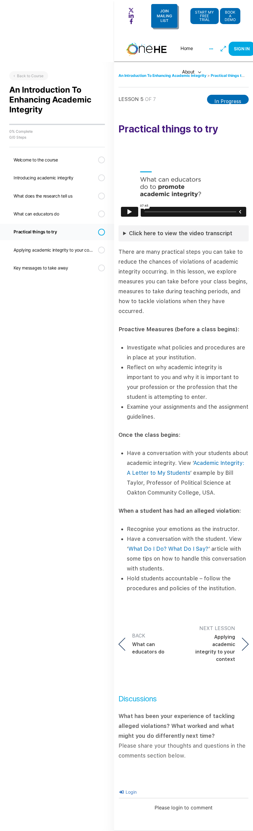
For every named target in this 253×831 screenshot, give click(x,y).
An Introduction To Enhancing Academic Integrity (162, 75)
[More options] (211, 49)
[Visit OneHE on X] (132, 10)
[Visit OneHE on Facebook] (132, 21)
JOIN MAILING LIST (164, 16)
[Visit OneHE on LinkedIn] (132, 16)
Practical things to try (230, 75)
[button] (230, 16)
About (188, 72)
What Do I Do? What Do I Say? (168, 548)
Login (130, 792)
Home (186, 48)
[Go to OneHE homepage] (146, 48)
